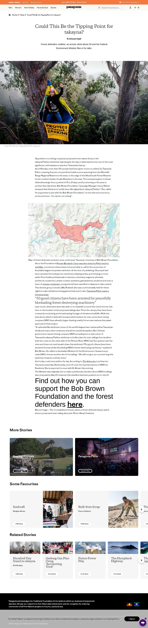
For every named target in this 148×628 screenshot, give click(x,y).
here (74, 404)
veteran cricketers (51, 284)
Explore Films (85, 471)
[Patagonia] (74, 7)
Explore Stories (21, 471)
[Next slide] (141, 509)
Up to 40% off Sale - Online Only (74, 2)
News (22, 15)
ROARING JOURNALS (14, 2)
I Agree (132, 619)
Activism (25, 2)
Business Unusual (36, 2)
